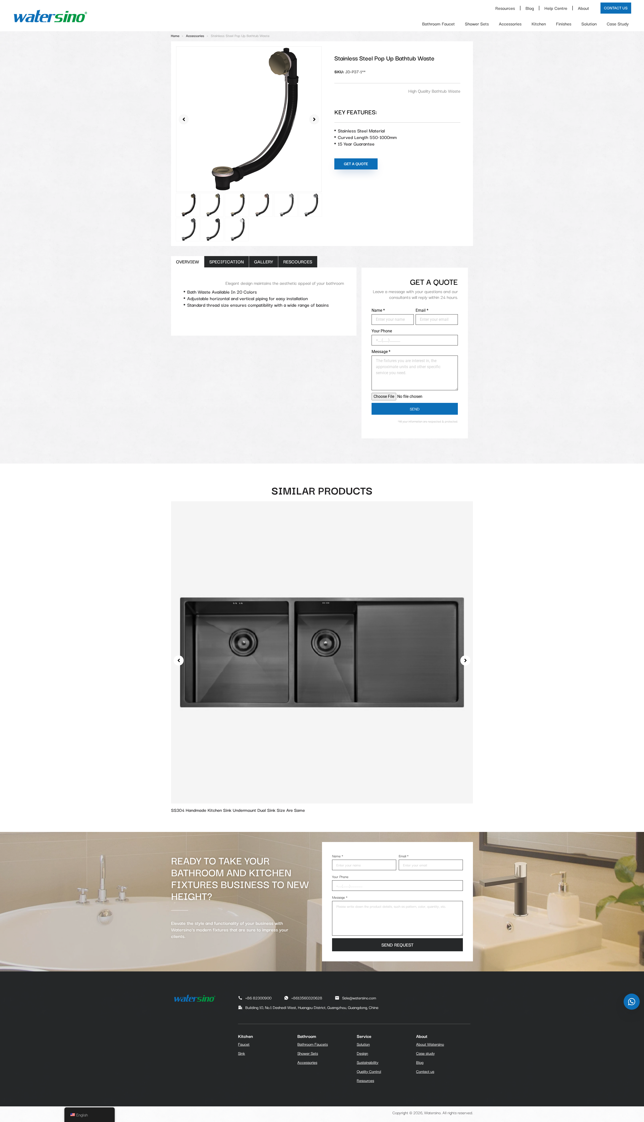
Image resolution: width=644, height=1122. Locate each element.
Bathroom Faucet (438, 23)
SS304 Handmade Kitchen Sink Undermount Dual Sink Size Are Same (238, 810)
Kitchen (539, 23)
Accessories (510, 23)
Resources (505, 8)
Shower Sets (477, 23)
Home (175, 35)
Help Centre (555, 8)
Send (415, 409)
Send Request (397, 944)
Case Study (618, 23)
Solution (589, 23)
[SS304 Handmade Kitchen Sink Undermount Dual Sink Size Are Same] (322, 651)
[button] (184, 119)
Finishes (563, 23)
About (583, 8)
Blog (530, 8)
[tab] (187, 261)
